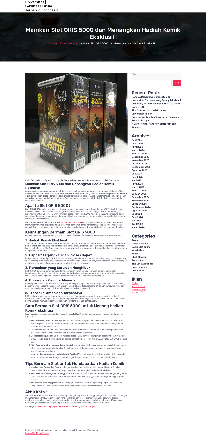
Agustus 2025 (139, 170)
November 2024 (140, 200)
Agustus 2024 (139, 210)
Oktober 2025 (139, 163)
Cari (134, 74)
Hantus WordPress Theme (37, 433)
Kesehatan (138, 250)
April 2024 (137, 224)
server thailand (138, 286)
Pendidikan (138, 260)
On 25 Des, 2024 (32, 180)
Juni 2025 (137, 177)
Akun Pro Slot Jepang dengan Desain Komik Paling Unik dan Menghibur (66, 406)
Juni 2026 (137, 143)
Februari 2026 (139, 153)
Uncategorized (140, 267)
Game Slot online (86, 180)
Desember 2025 (140, 157)
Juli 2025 (137, 173)
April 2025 (137, 183)
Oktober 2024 (139, 204)
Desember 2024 (140, 197)
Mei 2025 (137, 180)
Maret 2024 (138, 227)
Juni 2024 (137, 217)
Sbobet (135, 283)
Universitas (138, 270)
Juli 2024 (137, 214)
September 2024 (141, 207)
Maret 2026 (138, 150)
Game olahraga (68, 43)
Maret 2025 (138, 187)
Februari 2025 (139, 190)
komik (97, 180)
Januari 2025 (139, 194)
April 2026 (137, 147)
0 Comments (113, 180)
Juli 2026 (137, 140)
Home (53, 43)
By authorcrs (51, 180)
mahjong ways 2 (139, 289)
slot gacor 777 (138, 292)
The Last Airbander (142, 263)
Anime (135, 240)
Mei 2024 (137, 220)
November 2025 (140, 160)
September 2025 (141, 167)
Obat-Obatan (139, 257)
